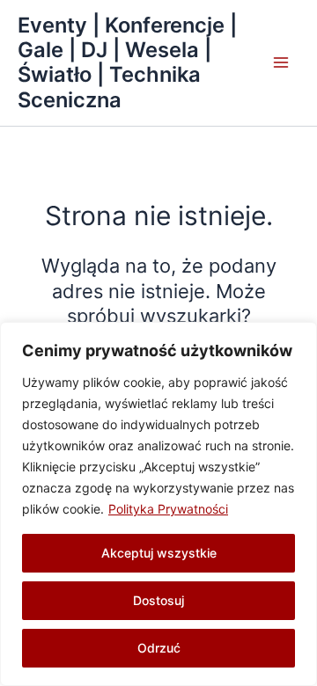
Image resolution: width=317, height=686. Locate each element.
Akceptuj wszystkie (159, 552)
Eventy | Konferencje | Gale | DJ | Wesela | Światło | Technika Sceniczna (127, 62)
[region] (158, 504)
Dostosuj (158, 600)
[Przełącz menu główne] (280, 63)
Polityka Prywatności (168, 508)
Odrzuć (159, 647)
